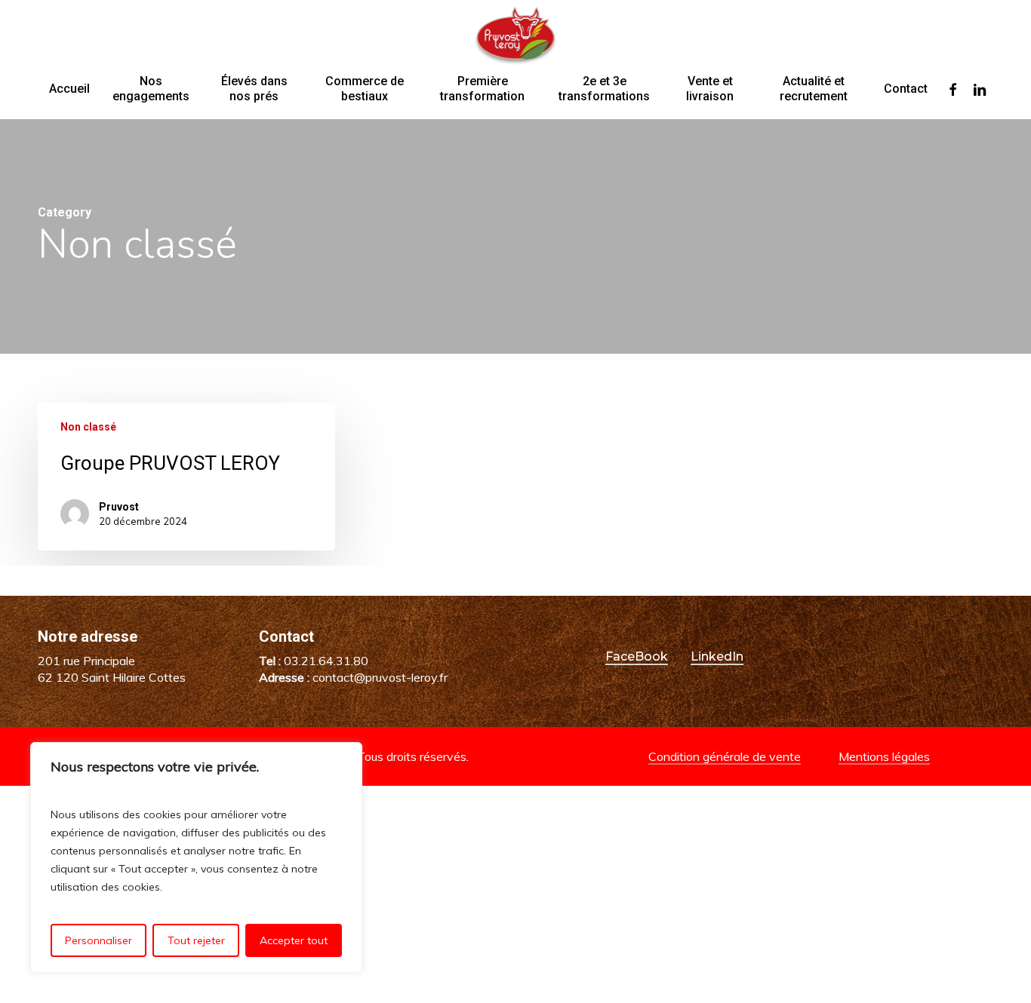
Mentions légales (884, 756)
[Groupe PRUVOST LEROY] (186, 477)
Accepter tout (294, 940)
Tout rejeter (196, 940)
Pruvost (119, 507)
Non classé (88, 427)
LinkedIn (717, 656)
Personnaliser (98, 940)
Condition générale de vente (724, 756)
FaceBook (636, 656)
